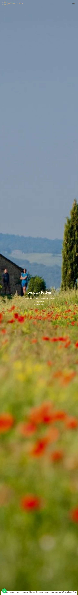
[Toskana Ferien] (13, 3)
